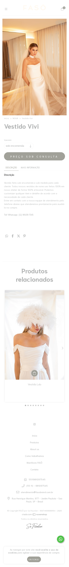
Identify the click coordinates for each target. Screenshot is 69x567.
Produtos (34, 442)
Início (6, 118)
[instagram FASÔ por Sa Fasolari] (34, 424)
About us (34, 449)
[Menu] (6, 9)
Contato (34, 469)
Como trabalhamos (34, 455)
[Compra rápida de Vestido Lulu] (34, 373)
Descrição (11, 167)
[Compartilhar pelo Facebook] (12, 235)
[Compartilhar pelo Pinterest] (24, 235)
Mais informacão (30, 167)
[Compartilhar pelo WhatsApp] (6, 235)
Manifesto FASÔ (34, 462)
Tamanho (7, 140)
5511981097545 (37, 479)
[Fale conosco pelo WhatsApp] (60, 539)
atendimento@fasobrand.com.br (37, 492)
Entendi (34, 559)
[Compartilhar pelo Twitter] (18, 235)
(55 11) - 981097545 (37, 485)
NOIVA (15, 118)
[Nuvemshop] (34, 515)
